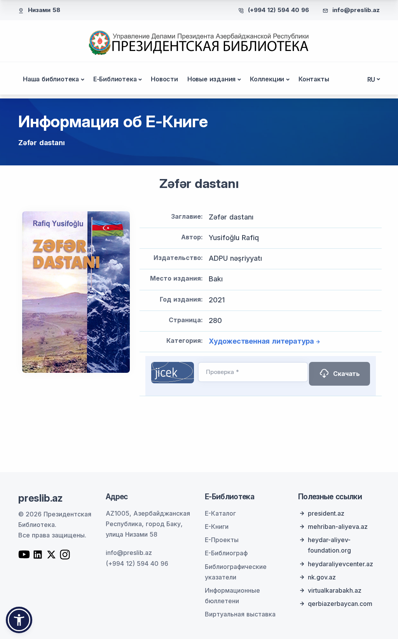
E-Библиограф (226, 553)
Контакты (313, 79)
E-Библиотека (115, 79)
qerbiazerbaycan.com (340, 603)
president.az (326, 513)
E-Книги (217, 526)
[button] (19, 620)
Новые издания (211, 79)
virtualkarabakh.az (334, 590)
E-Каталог (220, 513)
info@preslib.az (356, 10)
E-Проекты (222, 540)
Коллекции (267, 79)
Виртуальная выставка (240, 614)
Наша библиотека (51, 79)
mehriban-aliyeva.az (338, 526)
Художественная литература (261, 341)
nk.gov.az (322, 577)
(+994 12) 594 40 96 (278, 10)
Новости (164, 79)
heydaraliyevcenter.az (340, 564)
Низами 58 (44, 10)
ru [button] (371, 79)
